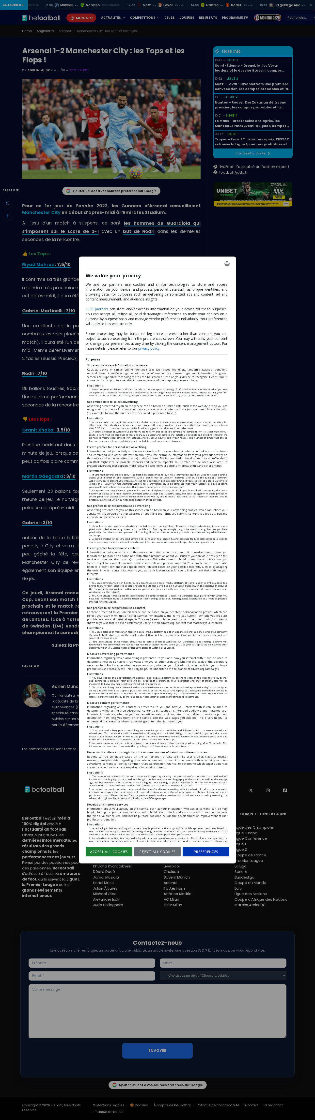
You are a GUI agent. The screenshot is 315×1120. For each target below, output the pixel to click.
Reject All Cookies (157, 851)
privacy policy (148, 348)
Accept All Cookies (109, 851)
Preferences (206, 851)
